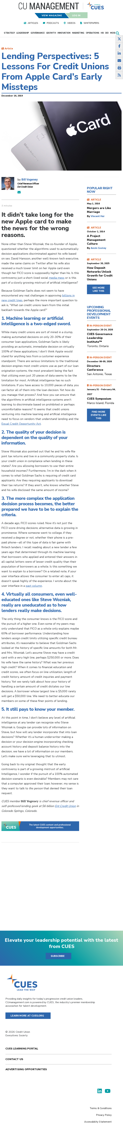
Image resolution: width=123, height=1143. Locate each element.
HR (102, 33)
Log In (76, 15)
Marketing (78, 33)
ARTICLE (99, 206)
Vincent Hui (97, 216)
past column (34, 586)
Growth (51, 33)
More (113, 33)
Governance (38, 33)
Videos (71, 23)
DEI (106, 33)
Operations (92, 33)
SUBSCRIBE (58, 956)
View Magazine (52, 15)
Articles (33, 23)
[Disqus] (40, 889)
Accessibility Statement (98, 1121)
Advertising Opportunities (26, 1069)
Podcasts (53, 23)
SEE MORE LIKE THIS (98, 289)
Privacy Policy (104, 1115)
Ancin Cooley (98, 248)
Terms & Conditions (101, 1108)
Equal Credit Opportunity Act (21, 424)
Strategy (9, 33)
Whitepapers (91, 23)
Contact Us (14, 1059)
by (89, 216)
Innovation (63, 33)
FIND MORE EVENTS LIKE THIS (98, 415)
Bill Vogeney (29, 179)
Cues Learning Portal (21, 1048)
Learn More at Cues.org (27, 1015)
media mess (56, 278)
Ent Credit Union (65, 806)
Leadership (22, 33)
